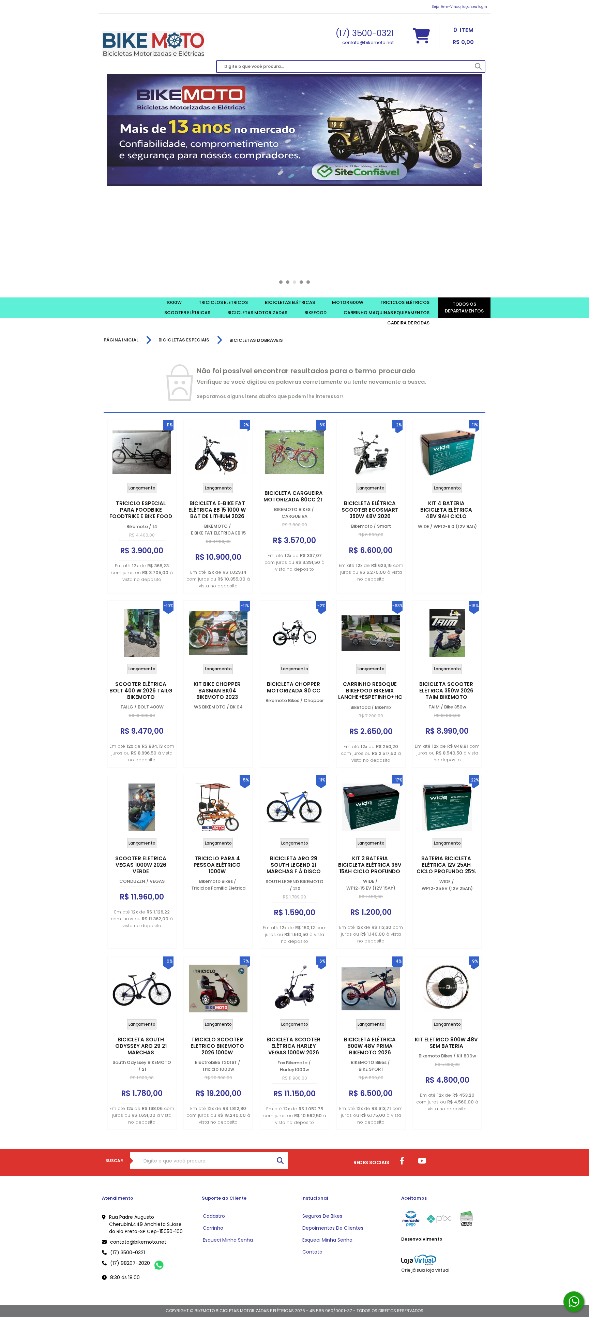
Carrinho (213, 1228)
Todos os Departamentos (464, 307)
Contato (312, 1251)
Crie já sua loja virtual (425, 1270)
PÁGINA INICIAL (121, 340)
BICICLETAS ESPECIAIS (183, 340)
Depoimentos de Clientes (332, 1228)
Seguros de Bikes (322, 1216)
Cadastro (214, 1216)
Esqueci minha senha (228, 1239)
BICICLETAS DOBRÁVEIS (256, 340)
